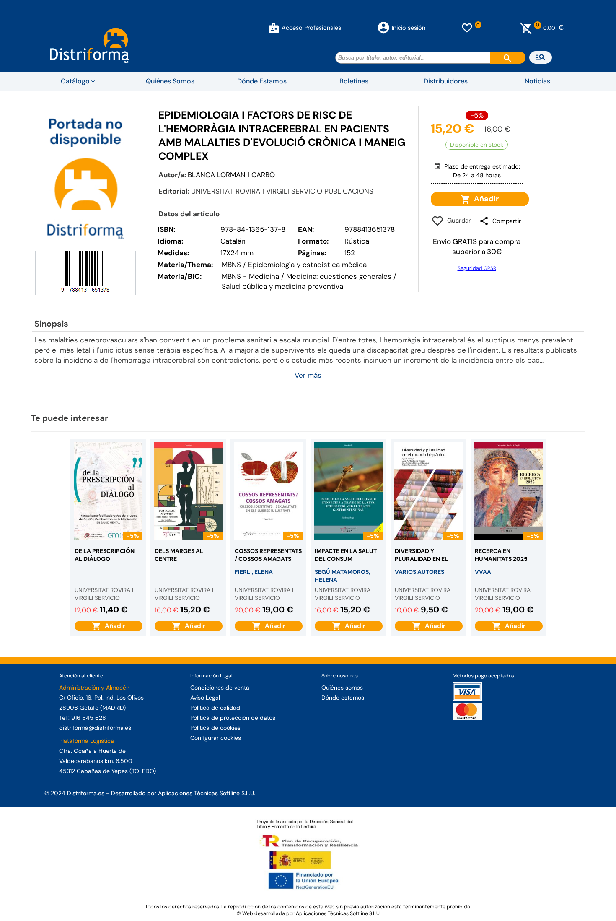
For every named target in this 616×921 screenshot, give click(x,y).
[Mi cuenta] (274, 27)
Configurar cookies (215, 738)
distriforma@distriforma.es (95, 728)
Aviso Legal (205, 697)
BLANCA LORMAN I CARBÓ (231, 174)
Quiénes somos (342, 687)
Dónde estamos (342, 697)
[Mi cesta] (526, 27)
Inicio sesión (408, 27)
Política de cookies (215, 728)
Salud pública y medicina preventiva (282, 286)
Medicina (264, 276)
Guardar (457, 220)
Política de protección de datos (232, 717)
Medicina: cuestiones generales (338, 276)
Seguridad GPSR (477, 268)
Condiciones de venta (219, 687)
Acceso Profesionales (311, 27)
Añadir (485, 199)
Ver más (308, 375)
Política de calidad (215, 707)
